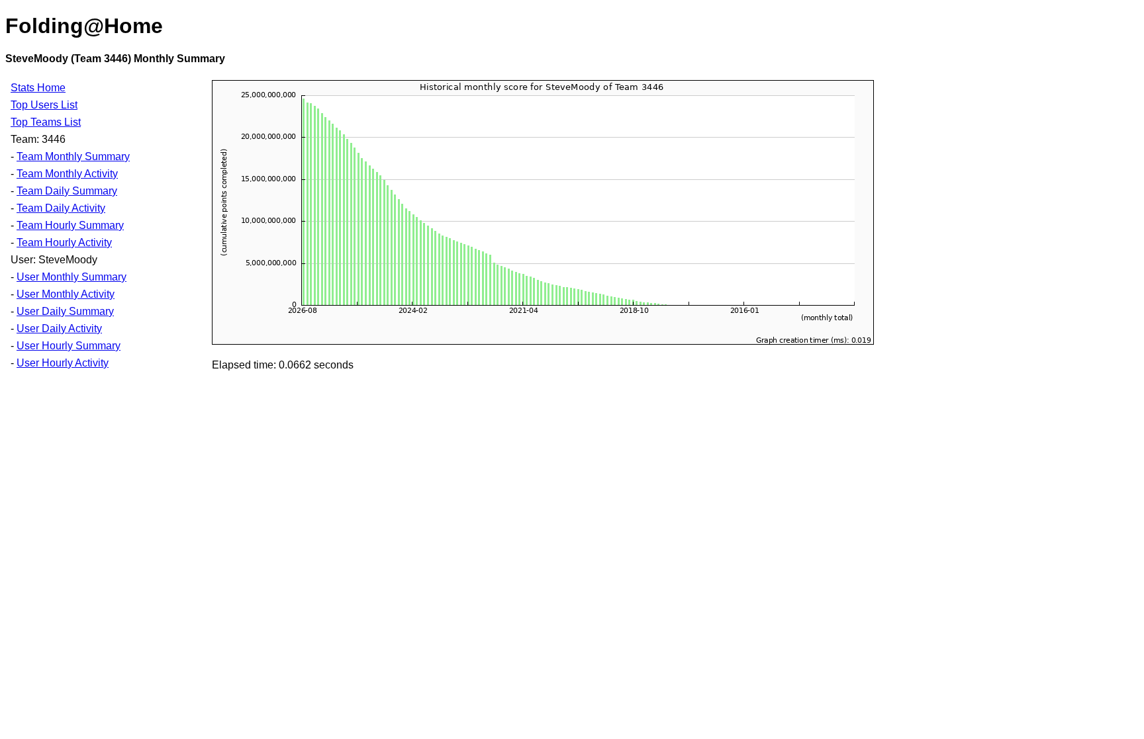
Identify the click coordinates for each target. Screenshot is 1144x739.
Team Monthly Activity (67, 173)
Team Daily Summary (67, 190)
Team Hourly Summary (70, 225)
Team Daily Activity (61, 208)
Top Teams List (46, 122)
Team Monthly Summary (73, 156)
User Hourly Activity (63, 363)
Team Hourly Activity (64, 242)
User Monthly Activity (66, 294)
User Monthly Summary (71, 277)
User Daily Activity (59, 328)
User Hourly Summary (68, 345)
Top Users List (44, 104)
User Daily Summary (65, 311)
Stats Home (38, 87)
